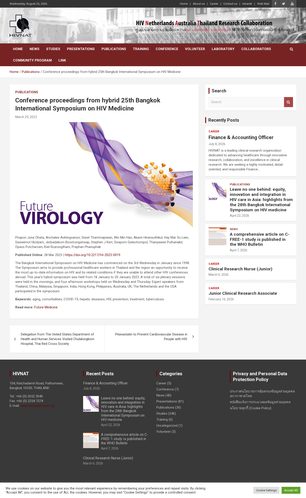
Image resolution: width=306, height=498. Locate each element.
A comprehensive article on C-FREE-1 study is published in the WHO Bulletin (259, 239)
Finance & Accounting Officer (241, 137)
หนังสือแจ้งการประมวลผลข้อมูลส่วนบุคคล (260, 402)
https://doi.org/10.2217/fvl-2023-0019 (92, 255)
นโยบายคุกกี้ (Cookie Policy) (250, 408)
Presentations (81, 49)
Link (62, 60)
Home (184, 3)
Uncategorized (167, 426)
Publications (113, 49)
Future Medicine (46, 307)
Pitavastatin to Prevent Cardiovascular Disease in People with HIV (151, 336)
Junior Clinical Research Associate (243, 293)
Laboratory (223, 49)
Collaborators (256, 49)
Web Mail (263, 3)
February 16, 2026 (221, 299)
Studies (53, 49)
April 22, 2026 (239, 215)
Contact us (230, 3)
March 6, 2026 (218, 274)
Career (214, 3)
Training (141, 49)
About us (199, 3)
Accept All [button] (291, 490)
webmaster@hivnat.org (37, 406)
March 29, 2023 (26, 117)
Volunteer (195, 49)
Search (288, 102)
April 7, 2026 (238, 250)
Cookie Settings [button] (266, 490)
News (34, 49)
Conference (167, 49)
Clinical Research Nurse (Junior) (240, 268)
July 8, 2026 (217, 144)
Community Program (32, 60)
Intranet (247, 3)
